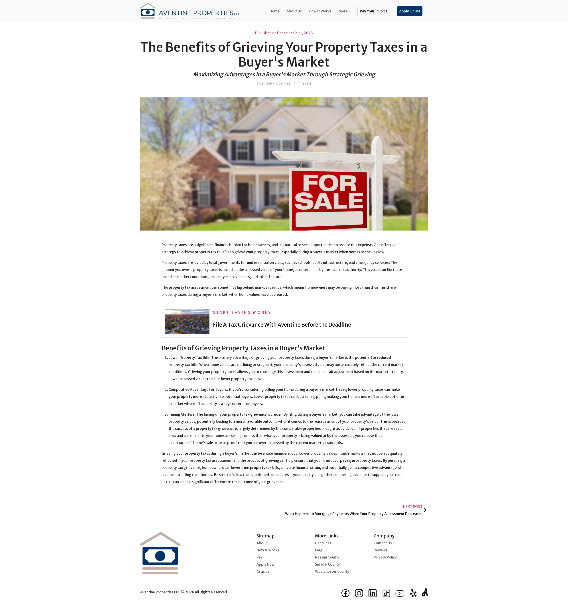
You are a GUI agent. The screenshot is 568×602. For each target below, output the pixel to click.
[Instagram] (359, 593)
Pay (259, 557)
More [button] (343, 11)
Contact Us (383, 543)
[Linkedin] (373, 593)
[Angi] (425, 592)
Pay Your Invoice (373, 11)
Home (274, 11)
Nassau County (327, 557)
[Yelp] (413, 593)
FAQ (318, 550)
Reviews (380, 550)
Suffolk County (327, 564)
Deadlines (323, 543)
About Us (294, 11)
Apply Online (409, 11)
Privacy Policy (385, 557)
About (261, 543)
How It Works (320, 11)
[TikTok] (386, 593)
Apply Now (265, 564)
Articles (262, 571)
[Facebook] (346, 593)
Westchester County (332, 571)
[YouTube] (400, 593)
